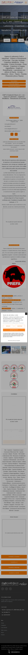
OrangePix (18, 340)
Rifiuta (8, 326)
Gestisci (19, 326)
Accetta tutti (14, 330)
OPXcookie (10, 340)
